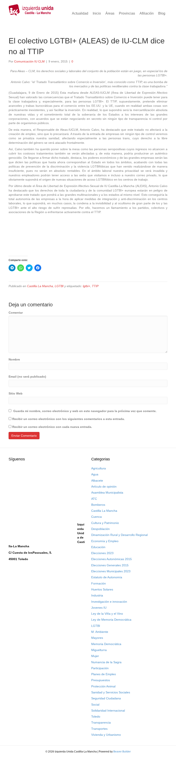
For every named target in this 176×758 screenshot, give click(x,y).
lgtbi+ (86, 286)
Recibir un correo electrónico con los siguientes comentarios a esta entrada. (68, 419)
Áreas (109, 13)
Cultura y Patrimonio (105, 523)
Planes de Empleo (103, 674)
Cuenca (96, 516)
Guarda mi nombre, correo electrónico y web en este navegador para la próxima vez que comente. (84, 411)
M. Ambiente (99, 631)
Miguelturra (99, 650)
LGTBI (59, 286)
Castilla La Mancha (40, 286)
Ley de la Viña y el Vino (107, 613)
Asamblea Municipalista (107, 492)
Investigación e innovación (109, 601)
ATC (94, 498)
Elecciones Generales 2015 (110, 565)
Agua (94, 474)
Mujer (95, 656)
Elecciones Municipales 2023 (110, 571)
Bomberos (98, 504)
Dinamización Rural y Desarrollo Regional (119, 535)
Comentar (16, 312)
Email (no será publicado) (27, 376)
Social (95, 704)
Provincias (127, 13)
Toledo (95, 716)
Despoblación (100, 529)
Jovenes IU (98, 607)
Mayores (97, 637)
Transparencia (101, 722)
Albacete (97, 480)
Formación (98, 583)
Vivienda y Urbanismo (106, 734)
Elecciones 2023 (102, 553)
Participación (100, 668)
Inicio (97, 13)
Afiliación (147, 13)
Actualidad (80, 13)
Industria (97, 595)
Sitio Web (16, 393)
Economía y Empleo (104, 541)
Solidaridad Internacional (108, 710)
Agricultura (98, 468)
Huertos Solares (102, 589)
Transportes (99, 728)
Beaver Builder (122, 751)
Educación (98, 547)
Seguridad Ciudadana (106, 698)
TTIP (95, 286)
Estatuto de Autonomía (106, 577)
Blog (161, 13)
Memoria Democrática (106, 644)
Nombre (14, 359)
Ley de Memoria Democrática (111, 619)
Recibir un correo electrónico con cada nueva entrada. (52, 427)
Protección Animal (103, 686)
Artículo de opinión (104, 486)
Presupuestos (100, 680)
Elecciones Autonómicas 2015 (111, 559)
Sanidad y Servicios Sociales (110, 692)
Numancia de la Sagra (106, 662)
